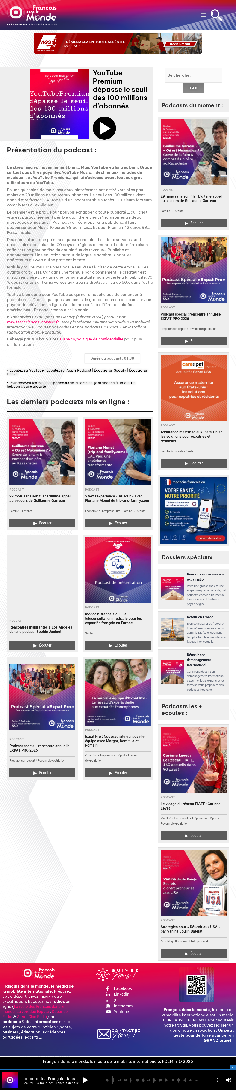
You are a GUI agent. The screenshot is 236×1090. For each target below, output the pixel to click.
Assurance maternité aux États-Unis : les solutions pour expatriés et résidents (191, 436)
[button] (203, 14)
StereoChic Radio (32, 1016)
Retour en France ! (201, 617)
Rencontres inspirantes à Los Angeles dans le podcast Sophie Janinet (40, 629)
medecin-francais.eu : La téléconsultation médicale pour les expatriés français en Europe (113, 618)
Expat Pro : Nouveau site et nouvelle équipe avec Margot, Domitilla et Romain (115, 740)
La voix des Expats (33, 1011)
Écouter (42, 523)
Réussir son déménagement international (199, 660)
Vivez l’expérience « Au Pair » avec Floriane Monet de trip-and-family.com (117, 498)
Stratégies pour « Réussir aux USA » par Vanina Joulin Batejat (190, 929)
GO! (193, 87)
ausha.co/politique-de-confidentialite (91, 339)
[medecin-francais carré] (193, 510)
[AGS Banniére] (118, 43)
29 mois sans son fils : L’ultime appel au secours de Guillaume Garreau (40, 498)
